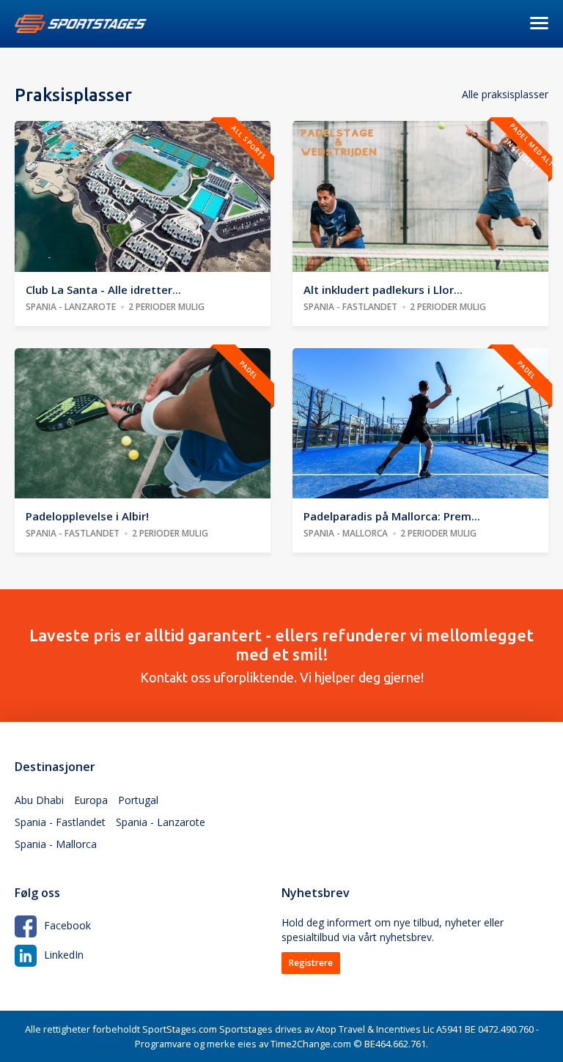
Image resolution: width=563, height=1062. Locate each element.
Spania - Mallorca (56, 844)
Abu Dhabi (39, 800)
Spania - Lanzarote (160, 822)
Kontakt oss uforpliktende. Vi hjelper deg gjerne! (281, 655)
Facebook (67, 925)
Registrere (311, 962)
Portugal (138, 800)
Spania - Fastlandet (60, 822)
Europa (91, 800)
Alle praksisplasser (505, 94)
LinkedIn (64, 955)
